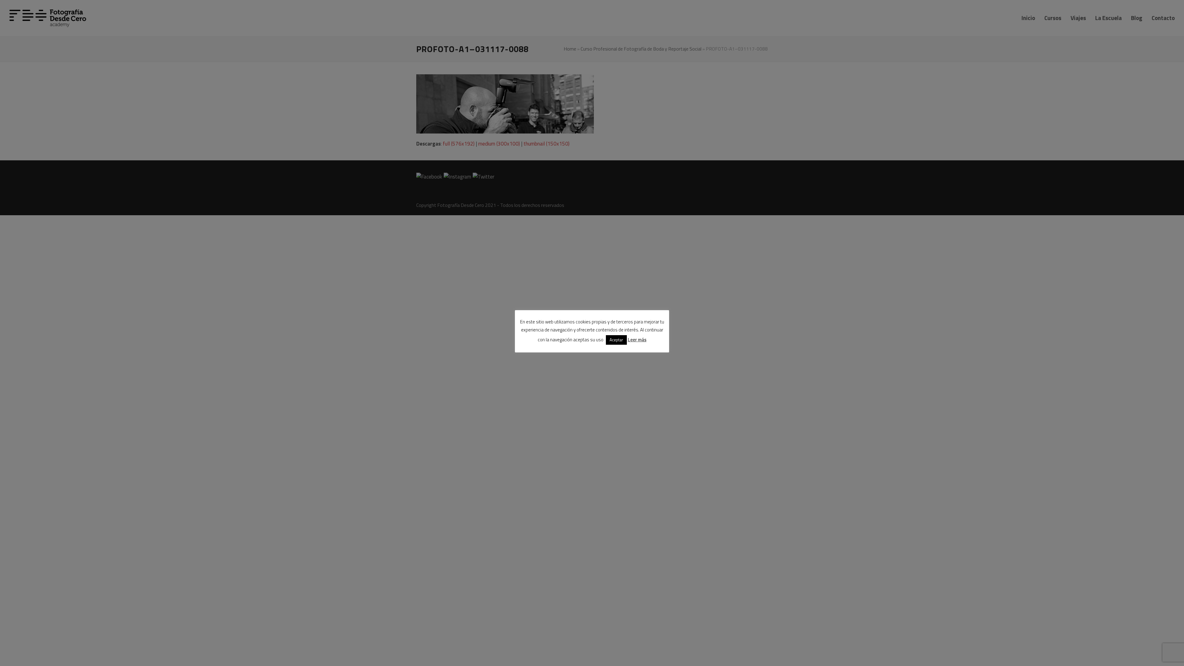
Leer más (637, 339)
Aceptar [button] (616, 340)
